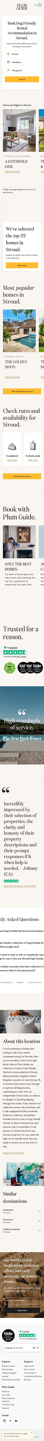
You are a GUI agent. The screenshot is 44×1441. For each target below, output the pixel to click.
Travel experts (30, 1372)
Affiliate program (9, 1372)
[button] (22, 5)
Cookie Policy (14, 1436)
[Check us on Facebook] (10, 1420)
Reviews (27, 1379)
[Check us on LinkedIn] (16, 1420)
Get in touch (29, 1369)
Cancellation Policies (33, 1376)
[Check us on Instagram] (4, 1420)
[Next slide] (25, 894)
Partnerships (7, 1369)
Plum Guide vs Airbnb (11, 1379)
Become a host (8, 1366)
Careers (5, 1408)
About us (6, 1391)
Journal (5, 1376)
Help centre (29, 1366)
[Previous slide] (19, 894)
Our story (6, 1394)
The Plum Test (8, 1404)
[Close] (32, 1433)
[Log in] (37, 4)
